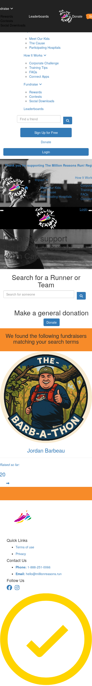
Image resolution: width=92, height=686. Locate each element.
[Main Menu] (2, 210)
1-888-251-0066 (33, 567)
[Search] (67, 120)
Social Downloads (12, 25)
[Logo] (63, 16)
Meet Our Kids (50, 187)
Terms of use (25, 547)
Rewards (6, 16)
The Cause (48, 192)
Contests (6, 20)
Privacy (21, 553)
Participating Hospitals (56, 196)
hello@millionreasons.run (39, 574)
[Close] (90, 210)
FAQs (84, 194)
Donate (51, 322)
